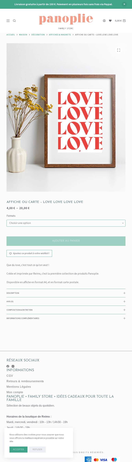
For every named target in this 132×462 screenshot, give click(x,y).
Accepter (18, 449)
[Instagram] (13, 366)
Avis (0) (10, 301)
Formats (11, 215)
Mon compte (15, 392)
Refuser (37, 449)
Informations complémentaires (23, 318)
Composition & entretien (19, 310)
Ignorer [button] (124, 4)
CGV (10, 375)
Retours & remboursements (25, 381)
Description (13, 293)
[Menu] (8, 20)
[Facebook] (8, 366)
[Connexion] (104, 20)
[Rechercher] (14, 20)
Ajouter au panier (66, 241)
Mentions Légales (19, 386)
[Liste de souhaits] (110, 20)
